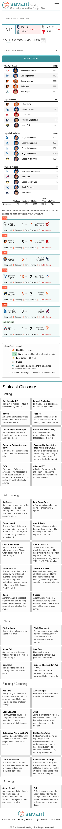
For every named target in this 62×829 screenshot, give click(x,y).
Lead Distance (9, 711)
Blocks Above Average (44, 759)
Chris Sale (26, 177)
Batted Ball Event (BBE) (44, 429)
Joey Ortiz (26, 125)
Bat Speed (7, 502)
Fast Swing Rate (40, 502)
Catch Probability (11, 759)
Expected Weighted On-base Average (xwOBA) (45, 446)
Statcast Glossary (19, 386)
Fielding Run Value (41, 733)
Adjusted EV (39, 466)
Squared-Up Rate (41, 568)
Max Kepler (25, 91)
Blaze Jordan (27, 114)
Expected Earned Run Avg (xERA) (46, 666)
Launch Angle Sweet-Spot (14, 429)
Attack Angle (39, 523)
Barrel (21, 354)
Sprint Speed (8, 788)
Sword (19, 361)
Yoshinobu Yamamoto (31, 171)
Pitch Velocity (8, 628)
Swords (36, 595)
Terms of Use (8, 819)
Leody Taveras (27, 81)
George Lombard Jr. (30, 120)
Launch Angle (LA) (41, 401)
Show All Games (31, 58)
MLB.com (55, 819)
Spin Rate (37, 649)
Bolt (35, 788)
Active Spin (7, 649)
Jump (35, 711)
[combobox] (31, 18)
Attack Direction (40, 544)
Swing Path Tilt (10, 568)
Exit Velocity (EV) (10, 401)
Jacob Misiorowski (29, 159)
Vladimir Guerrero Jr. (29, 70)
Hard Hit (20, 350)
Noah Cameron (28, 187)
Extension (7, 665)
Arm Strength (39, 690)
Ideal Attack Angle (10, 544)
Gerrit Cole (26, 192)
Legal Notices (42, 819)
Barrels (5, 413)
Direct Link (8, 230)
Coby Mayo (25, 86)
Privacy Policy (25, 819)
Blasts (5, 595)
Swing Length (9, 523)
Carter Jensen (28, 109)
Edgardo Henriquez (29, 138)
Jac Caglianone (27, 76)
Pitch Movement (41, 628)
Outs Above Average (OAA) (15, 733)
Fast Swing (21, 358)
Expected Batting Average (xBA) (14, 446)
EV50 (4, 466)
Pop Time (6, 690)
